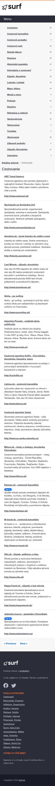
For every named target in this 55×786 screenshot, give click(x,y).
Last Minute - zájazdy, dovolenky (21, 264)
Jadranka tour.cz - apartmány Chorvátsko (25, 614)
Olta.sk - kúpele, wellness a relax (21, 554)
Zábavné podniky (16, 143)
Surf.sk (22, 780)
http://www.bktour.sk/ (15, 476)
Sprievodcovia (14, 119)
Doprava (11, 58)
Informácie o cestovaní (19, 70)
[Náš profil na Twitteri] (13, 685)
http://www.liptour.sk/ (15, 403)
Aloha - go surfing (13, 296)
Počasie (11, 100)
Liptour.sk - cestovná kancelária (21, 384)
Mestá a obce (14, 94)
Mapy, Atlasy (13, 88)
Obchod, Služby (11, 712)
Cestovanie (8, 697)
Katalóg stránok (10, 163)
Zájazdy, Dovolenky (17, 149)
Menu (7, 19)
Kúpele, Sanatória (16, 76)
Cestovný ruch (14, 46)
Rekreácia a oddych (17, 113)
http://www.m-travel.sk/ (16, 545)
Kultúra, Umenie (11, 708)
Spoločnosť (9, 724)
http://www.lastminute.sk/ (17, 287)
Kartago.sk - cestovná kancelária (21, 485)
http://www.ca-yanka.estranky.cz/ (21, 438)
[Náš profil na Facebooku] (6, 685)
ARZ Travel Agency (14, 176)
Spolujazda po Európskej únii (19, 204)
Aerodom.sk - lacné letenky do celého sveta (27, 236)
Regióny (11, 107)
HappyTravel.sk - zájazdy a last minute (24, 585)
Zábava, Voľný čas (12, 743)
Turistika (11, 131)
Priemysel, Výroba (12, 720)
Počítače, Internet (11, 716)
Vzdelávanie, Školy (12, 739)
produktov (24, 671)
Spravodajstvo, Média (13, 732)
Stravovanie (13, 125)
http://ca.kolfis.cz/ (13, 375)
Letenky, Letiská (15, 82)
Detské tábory (14, 52)
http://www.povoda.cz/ (16, 347)
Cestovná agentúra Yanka (17, 412)
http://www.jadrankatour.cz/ (18, 633)
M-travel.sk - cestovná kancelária (21, 519)
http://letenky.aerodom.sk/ (17, 256)
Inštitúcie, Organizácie (14, 704)
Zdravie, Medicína (11, 747)
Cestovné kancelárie (17, 34)
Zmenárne (12, 155)
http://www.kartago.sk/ (16, 511)
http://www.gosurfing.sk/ (17, 312)
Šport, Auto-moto (11, 728)
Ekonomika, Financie (13, 701)
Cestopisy (12, 27)
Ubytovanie (13, 137)
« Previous (10, 643)
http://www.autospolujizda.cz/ (19, 227)
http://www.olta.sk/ (14, 577)
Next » (23, 643)
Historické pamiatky (17, 64)
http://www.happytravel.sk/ (18, 605)
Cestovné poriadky (17, 40)
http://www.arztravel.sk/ (16, 196)
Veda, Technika (10, 735)
